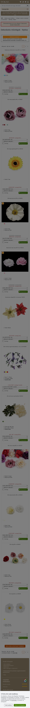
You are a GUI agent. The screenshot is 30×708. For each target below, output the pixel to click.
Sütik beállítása (8, 705)
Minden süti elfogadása (20, 705)
